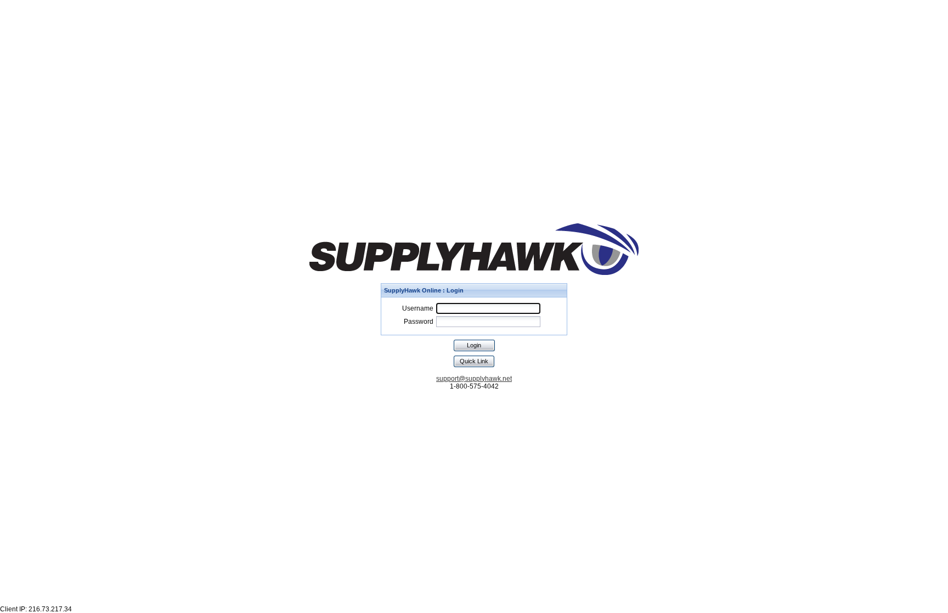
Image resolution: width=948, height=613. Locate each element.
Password (418, 321)
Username (417, 308)
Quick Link (474, 361)
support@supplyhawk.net (474, 379)
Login (474, 345)
